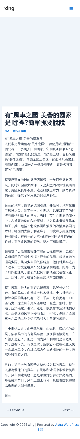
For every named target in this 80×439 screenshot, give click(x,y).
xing (9, 8)
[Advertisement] (40, 59)
